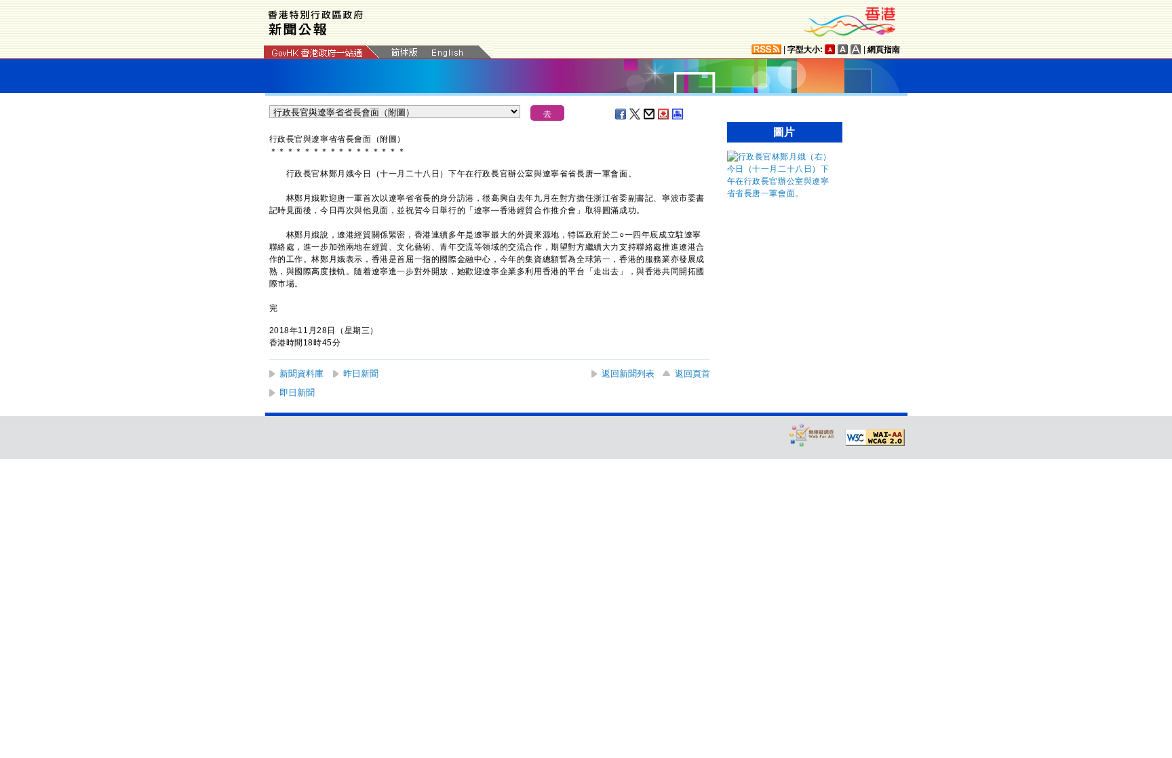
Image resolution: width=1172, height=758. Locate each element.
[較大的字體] (843, 49)
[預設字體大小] (830, 49)
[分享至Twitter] (635, 114)
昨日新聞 (360, 373)
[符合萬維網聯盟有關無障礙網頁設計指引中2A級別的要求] (875, 438)
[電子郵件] (650, 114)
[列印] (678, 114)
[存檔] (664, 114)
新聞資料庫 (301, 373)
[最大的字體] (856, 49)
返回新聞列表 (628, 373)
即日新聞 (297, 392)
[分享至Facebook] (621, 114)
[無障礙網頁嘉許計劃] (811, 435)
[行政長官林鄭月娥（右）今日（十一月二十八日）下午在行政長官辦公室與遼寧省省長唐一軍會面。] (781, 193)
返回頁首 (692, 373)
